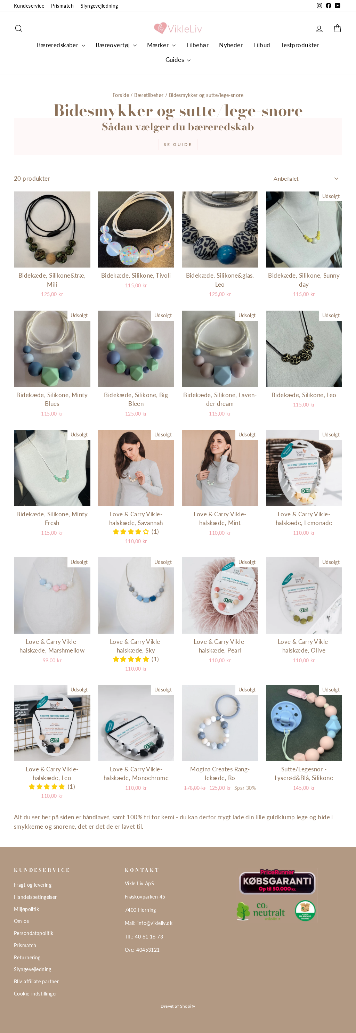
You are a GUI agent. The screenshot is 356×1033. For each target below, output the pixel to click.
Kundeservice (29, 6)
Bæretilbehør (148, 95)
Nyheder (231, 45)
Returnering (27, 957)
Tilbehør (197, 45)
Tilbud (261, 45)
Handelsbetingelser (35, 897)
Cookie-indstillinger (35, 994)
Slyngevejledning (99, 6)
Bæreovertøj (113, 45)
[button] (132, 531)
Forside (121, 95)
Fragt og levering (32, 885)
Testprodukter (300, 45)
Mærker (158, 45)
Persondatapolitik (33, 933)
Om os (21, 921)
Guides (175, 59)
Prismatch (62, 6)
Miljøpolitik (26, 909)
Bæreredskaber (58, 45)
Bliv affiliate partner (36, 981)
